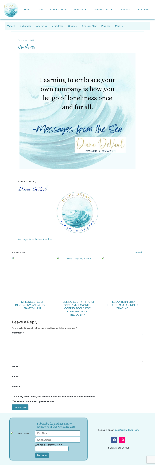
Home (27, 9)
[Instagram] (122, 440)
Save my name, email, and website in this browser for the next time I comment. (55, 397)
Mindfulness (57, 26)
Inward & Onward (58, 9)
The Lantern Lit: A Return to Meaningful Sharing (122, 305)
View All (11, 26)
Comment (18, 333)
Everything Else (101, 9)
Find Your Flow (89, 26)
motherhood (25, 26)
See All (138, 252)
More (117, 26)
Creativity (72, 26)
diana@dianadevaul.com (127, 430)
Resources (125, 9)
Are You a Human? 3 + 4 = (48, 445)
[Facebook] (114, 440)
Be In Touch (143, 9)
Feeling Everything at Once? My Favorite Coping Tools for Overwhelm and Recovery (77, 308)
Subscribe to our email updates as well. (34, 401)
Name (15, 366)
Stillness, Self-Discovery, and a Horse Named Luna (32, 305)
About (40, 9)
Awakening (41, 26)
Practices (78, 9)
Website (16, 387)
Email (15, 377)
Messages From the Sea (30, 239)
